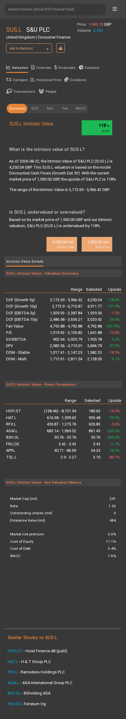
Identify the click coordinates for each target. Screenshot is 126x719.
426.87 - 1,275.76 (61, 424)
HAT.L (11, 417)
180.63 (94, 411)
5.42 (96, 444)
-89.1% (114, 457)
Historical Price (48, 80)
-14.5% (114, 411)
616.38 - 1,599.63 (61, 417)
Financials (67, 68)
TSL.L (11, 457)
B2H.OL (12, 437)
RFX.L (11, 424)
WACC (81, 108)
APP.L (10, 450)
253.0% (113, 431)
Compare (20, 80)
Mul (50, 108)
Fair (65, 108)
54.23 (95, 450)
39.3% (114, 417)
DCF (34, 108)
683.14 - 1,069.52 (61, 431)
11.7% (114, 444)
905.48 (94, 417)
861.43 (94, 431)
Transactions (24, 91)
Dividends (78, 80)
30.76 (95, 437)
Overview (43, 68)
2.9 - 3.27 (68, 457)
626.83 (94, 424)
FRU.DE (12, 444)
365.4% (113, 437)
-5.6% (115, 424)
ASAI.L (12, 431)
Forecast (92, 68)
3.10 (96, 457)
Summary (17, 108)
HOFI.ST (13, 411)
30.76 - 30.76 (65, 437)
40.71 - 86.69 (65, 450)
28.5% (114, 450)
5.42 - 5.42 (67, 444)
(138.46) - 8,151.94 (60, 411)
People (51, 91)
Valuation (20, 68)
